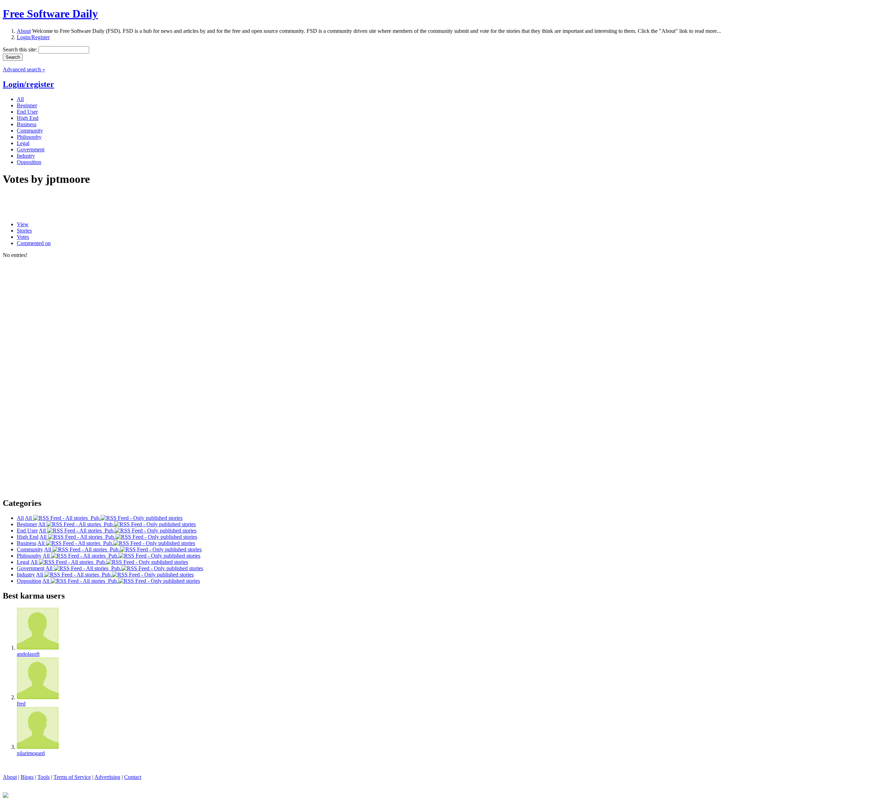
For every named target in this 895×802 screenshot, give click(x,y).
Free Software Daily (50, 13)
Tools (43, 777)
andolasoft (28, 654)
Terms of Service (72, 777)
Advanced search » (24, 69)
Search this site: (20, 49)
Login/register (28, 84)
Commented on (34, 243)
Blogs (27, 777)
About (24, 31)
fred (21, 704)
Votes (23, 237)
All (29, 518)
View (23, 224)
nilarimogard (31, 753)
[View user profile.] (38, 648)
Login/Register (33, 37)
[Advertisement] (84, 203)
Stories (24, 231)
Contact (132, 777)
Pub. (94, 518)
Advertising (107, 777)
